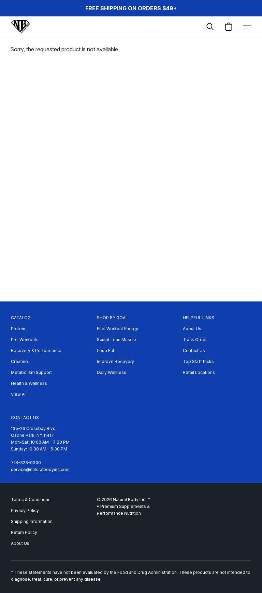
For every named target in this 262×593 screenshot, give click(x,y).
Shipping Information (32, 521)
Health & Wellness (29, 383)
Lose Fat (105, 350)
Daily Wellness (111, 372)
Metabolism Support (31, 372)
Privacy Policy (25, 510)
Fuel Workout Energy (117, 328)
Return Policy (24, 532)
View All (19, 394)
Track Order (195, 339)
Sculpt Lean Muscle (116, 339)
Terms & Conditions (30, 499)
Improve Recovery (115, 361)
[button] (20, 26)
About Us (192, 328)
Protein (18, 328)
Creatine (19, 361)
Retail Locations (199, 372)
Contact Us (194, 350)
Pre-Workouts (25, 339)
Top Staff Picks (198, 361)
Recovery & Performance (36, 350)
